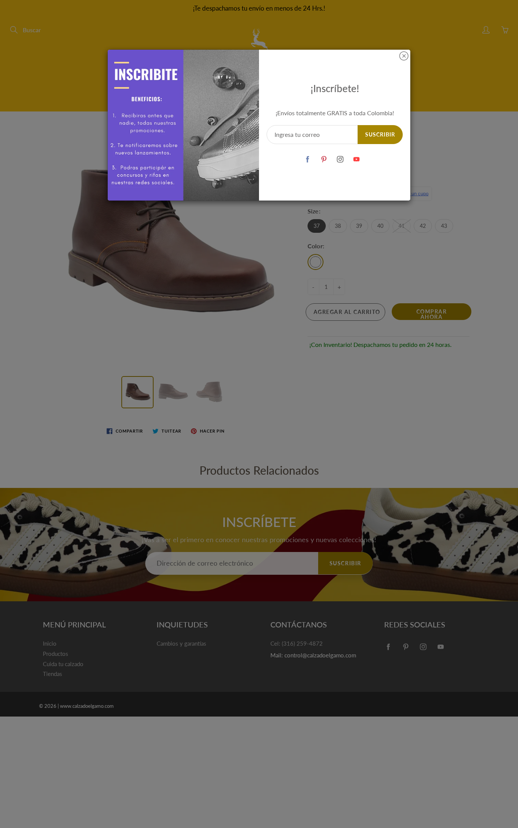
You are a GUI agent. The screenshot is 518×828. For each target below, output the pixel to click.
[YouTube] (356, 159)
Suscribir (380, 134)
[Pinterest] (324, 159)
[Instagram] (340, 159)
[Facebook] (307, 159)
